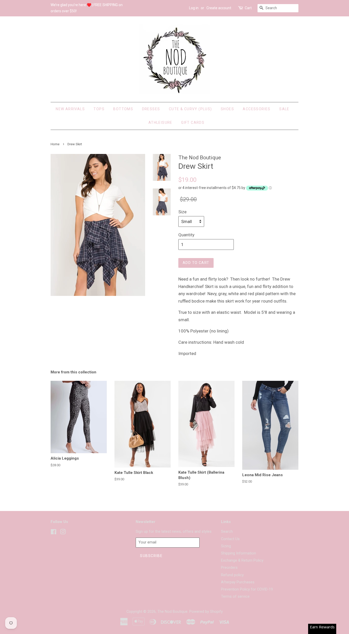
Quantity (186, 234)
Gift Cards (192, 122)
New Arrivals (70, 109)
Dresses (151, 109)
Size (182, 211)
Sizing (226, 546)
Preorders (229, 567)
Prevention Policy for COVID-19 (247, 589)
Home (55, 144)
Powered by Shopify (206, 611)
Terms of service (235, 596)
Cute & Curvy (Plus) (190, 109)
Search (227, 531)
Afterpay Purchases (237, 582)
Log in (194, 8)
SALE (284, 109)
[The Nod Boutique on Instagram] (63, 533)
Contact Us (230, 539)
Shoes (227, 109)
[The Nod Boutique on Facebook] (53, 533)
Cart (248, 8)
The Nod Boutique (172, 611)
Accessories (256, 109)
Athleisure (160, 122)
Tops (99, 109)
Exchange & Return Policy (242, 560)
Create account (218, 8)
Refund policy (232, 575)
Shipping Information (238, 553)
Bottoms (123, 109)
